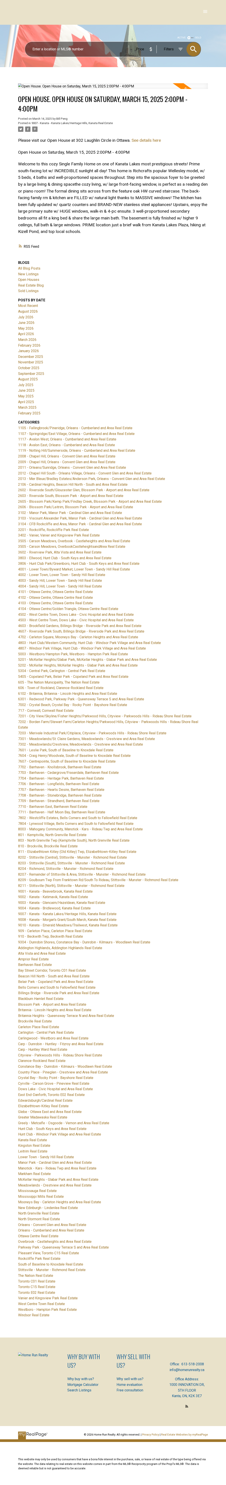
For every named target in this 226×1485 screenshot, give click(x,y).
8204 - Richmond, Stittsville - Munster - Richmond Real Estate (65, 869)
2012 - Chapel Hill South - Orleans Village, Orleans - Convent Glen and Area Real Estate (85, 473)
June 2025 (26, 390)
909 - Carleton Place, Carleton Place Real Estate (55, 931)
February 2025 (29, 413)
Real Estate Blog (31, 285)
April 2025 (26, 402)
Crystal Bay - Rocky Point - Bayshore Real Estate (55, 1078)
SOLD (198, 37)
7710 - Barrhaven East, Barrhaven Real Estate (52, 807)
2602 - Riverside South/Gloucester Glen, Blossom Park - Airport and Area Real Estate (83, 490)
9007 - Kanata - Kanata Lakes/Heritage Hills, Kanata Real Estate (72, 123)
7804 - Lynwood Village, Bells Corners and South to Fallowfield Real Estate (76, 824)
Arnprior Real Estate (33, 959)
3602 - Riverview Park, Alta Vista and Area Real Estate (60, 552)
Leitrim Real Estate (32, 1151)
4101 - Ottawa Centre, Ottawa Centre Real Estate (55, 592)
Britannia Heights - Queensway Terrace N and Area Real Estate (66, 1016)
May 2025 (26, 396)
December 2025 (30, 357)
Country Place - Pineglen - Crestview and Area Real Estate (63, 1072)
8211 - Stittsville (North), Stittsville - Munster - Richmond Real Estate (71, 886)
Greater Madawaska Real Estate (42, 1117)
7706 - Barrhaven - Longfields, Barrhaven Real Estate (58, 784)
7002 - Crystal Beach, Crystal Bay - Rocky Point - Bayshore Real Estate (72, 705)
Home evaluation (129, 1385)
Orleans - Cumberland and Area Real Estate (51, 1230)
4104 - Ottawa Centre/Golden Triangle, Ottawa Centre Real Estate (68, 609)
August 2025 (28, 379)
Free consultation (130, 1390)
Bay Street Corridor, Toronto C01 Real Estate (52, 970)
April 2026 (26, 334)
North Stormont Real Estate (39, 1219)
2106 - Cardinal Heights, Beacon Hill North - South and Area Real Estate (73, 484)
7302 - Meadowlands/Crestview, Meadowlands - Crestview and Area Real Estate (80, 744)
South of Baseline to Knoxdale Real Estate (50, 1264)
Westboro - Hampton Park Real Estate (47, 1309)
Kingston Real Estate (34, 1145)
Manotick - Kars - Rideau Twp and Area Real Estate (57, 1168)
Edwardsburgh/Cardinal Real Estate (45, 1100)
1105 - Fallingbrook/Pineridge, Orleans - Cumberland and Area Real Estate (75, 428)
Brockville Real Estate (35, 1021)
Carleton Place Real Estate (38, 1027)
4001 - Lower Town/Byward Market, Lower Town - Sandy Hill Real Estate (74, 569)
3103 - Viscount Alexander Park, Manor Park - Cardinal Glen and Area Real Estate (80, 518)
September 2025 (31, 374)
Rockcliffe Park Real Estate (39, 1258)
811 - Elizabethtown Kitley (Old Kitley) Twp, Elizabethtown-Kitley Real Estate (77, 852)
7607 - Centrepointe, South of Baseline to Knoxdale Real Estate (67, 761)
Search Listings (79, 1390)
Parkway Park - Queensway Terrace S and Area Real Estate (63, 1247)
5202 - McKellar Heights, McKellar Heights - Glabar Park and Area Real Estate (78, 665)
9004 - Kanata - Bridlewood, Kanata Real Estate (54, 908)
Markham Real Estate (34, 1174)
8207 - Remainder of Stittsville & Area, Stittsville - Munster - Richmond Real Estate (82, 874)
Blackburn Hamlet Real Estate (41, 999)
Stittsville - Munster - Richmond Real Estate (52, 1270)
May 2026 (26, 328)
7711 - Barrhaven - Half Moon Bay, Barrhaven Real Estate (61, 812)
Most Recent (28, 306)
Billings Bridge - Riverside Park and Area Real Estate (58, 993)
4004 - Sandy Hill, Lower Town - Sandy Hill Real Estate (60, 586)
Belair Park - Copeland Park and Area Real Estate (55, 982)
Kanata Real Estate (32, 1140)
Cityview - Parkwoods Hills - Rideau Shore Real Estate (60, 1055)
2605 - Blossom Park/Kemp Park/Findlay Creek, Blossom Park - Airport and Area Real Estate (90, 501)
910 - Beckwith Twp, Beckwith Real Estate (50, 936)
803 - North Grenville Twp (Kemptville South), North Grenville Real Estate (74, 840)
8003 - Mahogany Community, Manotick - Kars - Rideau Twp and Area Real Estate (80, 829)
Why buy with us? (80, 1379)
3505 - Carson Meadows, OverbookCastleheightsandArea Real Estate (71, 546)
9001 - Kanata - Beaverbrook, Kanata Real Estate (55, 891)
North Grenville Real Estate (38, 1213)
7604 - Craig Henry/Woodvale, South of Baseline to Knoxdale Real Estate (74, 756)
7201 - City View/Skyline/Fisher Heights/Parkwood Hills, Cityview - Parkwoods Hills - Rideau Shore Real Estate (105, 716)
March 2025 (27, 407)
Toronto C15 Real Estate (36, 1287)
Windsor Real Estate (33, 1315)
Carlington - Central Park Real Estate (46, 1032)
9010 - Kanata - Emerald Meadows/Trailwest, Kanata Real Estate (68, 925)
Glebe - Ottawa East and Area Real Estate (50, 1112)
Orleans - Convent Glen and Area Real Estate (52, 1225)
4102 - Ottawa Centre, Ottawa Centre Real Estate (55, 597)
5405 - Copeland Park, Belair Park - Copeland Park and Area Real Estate (73, 676)
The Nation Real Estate (35, 1275)
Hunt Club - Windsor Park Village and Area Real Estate (59, 1134)
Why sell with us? (130, 1379)
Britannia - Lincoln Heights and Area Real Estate (54, 1010)
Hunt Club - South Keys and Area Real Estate (52, 1129)
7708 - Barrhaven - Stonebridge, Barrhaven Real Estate (60, 795)
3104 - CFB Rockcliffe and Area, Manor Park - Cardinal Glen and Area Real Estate (80, 524)
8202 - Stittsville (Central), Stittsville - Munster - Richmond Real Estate (72, 857)
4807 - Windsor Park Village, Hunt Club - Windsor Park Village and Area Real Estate (82, 648)
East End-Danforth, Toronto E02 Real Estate (51, 1095)
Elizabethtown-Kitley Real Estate (43, 1106)
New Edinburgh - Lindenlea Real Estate (48, 1208)
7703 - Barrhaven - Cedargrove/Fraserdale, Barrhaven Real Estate (68, 773)
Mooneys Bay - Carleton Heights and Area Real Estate (59, 1202)
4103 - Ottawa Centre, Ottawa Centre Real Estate (55, 603)
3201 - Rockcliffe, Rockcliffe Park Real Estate (53, 530)
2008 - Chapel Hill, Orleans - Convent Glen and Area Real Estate (66, 456)
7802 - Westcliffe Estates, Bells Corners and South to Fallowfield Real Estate (77, 818)
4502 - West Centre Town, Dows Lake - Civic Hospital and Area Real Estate (76, 614)
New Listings (28, 274)
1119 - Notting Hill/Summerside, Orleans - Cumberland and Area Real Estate (76, 450)
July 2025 (25, 385)
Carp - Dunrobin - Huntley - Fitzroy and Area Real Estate (61, 1044)
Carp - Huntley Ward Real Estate (42, 1049)
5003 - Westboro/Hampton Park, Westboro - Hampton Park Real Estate (73, 654)
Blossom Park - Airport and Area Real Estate (52, 1004)
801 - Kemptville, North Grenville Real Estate (52, 835)
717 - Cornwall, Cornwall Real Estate (46, 710)
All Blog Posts (29, 268)
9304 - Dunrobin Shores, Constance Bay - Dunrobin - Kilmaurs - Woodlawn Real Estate (84, 942)
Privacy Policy (150, 1434)
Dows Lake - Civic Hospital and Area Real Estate (55, 1089)
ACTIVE (181, 37)
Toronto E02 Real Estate (36, 1292)
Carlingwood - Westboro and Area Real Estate (53, 1038)
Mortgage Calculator (82, 1385)
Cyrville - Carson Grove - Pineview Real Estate (53, 1083)
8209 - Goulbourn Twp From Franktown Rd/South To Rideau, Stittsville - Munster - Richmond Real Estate (98, 880)
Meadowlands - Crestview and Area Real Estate (55, 1185)
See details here (146, 140)
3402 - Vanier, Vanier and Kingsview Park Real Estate (59, 535)
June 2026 (26, 323)
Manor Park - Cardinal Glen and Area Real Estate (55, 1162)
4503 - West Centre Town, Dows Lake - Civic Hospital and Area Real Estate (76, 620)
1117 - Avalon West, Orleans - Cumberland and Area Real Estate (67, 439)
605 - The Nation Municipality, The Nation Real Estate (59, 682)
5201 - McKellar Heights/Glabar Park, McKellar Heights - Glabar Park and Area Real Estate (87, 659)
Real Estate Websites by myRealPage (184, 1434)
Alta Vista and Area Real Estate (42, 953)
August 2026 (28, 311)
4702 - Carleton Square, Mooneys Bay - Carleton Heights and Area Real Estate (78, 637)
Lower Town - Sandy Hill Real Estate (46, 1157)
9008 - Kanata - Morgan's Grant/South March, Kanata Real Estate (67, 920)
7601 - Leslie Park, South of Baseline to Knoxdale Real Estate (65, 750)
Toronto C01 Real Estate (36, 1281)
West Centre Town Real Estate (41, 1304)
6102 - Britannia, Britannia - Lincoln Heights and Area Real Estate (67, 693)
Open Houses (28, 280)
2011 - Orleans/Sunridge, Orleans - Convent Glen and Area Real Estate (72, 467)
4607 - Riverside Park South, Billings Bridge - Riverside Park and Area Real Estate (81, 631)
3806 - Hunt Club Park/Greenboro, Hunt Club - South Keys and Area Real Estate (78, 563)
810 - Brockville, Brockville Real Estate (48, 846)
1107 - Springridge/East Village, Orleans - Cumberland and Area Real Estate (76, 434)
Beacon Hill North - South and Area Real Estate (54, 976)
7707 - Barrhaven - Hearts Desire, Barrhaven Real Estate (61, 790)
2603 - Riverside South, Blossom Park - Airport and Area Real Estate (70, 496)
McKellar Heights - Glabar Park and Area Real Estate (58, 1179)
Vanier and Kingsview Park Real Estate (48, 1298)
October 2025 (28, 368)
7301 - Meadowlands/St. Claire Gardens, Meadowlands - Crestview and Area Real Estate (86, 739)
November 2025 (30, 362)
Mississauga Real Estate (37, 1191)
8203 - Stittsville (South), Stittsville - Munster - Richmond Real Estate (71, 863)
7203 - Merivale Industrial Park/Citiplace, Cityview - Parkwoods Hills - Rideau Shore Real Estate (92, 733)
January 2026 (28, 351)
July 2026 (25, 317)
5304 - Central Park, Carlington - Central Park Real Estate (61, 671)
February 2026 (29, 345)
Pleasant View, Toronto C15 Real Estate (48, 1253)
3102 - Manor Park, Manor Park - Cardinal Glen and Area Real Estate (70, 513)
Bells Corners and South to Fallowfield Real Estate (57, 987)
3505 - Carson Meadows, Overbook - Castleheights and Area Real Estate (74, 541)
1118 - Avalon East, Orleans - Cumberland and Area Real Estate (66, 445)
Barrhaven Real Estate (35, 965)
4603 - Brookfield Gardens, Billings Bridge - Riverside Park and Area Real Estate (79, 626)
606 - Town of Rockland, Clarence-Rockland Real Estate (61, 688)
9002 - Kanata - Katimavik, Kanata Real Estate (53, 897)
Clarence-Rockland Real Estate (42, 1061)
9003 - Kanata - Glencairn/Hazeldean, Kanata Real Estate (61, 903)
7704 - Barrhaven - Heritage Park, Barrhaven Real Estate (61, 778)
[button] (187, 1406)
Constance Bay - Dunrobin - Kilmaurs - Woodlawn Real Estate (65, 1066)
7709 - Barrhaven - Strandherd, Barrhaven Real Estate (59, 801)
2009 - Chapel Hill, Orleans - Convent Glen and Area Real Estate (66, 462)
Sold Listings (28, 291)
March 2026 (27, 340)
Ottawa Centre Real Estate (38, 1236)
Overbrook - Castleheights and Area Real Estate (55, 1241)
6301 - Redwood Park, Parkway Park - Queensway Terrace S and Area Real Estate (81, 699)
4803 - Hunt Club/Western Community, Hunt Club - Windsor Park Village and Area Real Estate (89, 643)
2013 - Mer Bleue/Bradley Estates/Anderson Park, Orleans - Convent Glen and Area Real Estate (91, 479)
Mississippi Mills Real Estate (41, 1196)
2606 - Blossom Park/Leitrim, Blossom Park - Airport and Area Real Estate (75, 507)
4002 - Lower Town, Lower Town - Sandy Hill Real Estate (61, 575)
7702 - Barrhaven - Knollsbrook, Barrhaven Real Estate (59, 767)
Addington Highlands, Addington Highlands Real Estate (60, 948)
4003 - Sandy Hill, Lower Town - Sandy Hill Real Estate (60, 580)
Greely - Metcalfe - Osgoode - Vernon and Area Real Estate (63, 1123)
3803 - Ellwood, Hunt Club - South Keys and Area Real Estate (64, 558)
